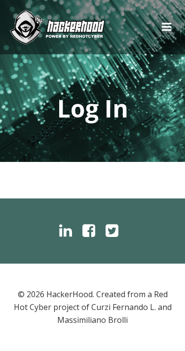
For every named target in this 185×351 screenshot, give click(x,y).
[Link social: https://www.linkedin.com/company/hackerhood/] (69, 231)
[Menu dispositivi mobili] (166, 27)
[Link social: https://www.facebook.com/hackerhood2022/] (92, 231)
